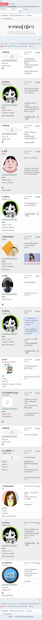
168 (30, 44)
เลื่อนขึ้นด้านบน (5, 604)
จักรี (5, 151)
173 (5, 46)
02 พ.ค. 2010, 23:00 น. (29, 487)
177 (18, 46)
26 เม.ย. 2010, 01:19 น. (28, 429)
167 (27, 44)
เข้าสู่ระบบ (24, 7)
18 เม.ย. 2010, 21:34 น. (28, 83)
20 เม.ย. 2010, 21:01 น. (28, 360)
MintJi (6, 52)
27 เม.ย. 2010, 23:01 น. (28, 452)
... (18, 44)
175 (12, 46)
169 (33, 44)
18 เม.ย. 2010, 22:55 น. (28, 197)
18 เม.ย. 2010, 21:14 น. (28, 53)
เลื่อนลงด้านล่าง (5, 44)
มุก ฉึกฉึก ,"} (9, 451)
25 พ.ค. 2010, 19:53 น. (29, 564)
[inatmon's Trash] (2, 593)
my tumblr (27, 581)
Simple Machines (27, 617)
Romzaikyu (9, 236)
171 (40, 44)
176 (15, 46)
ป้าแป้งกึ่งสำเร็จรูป (11, 393)
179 (25, 46)
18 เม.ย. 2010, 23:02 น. (28, 277)
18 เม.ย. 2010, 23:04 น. (28, 312)
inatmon (8, 563)
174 (9, 46)
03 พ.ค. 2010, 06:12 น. (29, 523)
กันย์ (5, 276)
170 (36, 44)
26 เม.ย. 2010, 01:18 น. (28, 394)
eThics (7, 82)
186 (30, 46)
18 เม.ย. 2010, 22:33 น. (28, 152)
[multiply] (2, 422)
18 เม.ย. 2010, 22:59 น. (28, 237)
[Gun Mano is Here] (2, 305)
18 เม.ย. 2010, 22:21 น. (28, 126)
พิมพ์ (40, 40)
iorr (5, 359)
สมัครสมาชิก (35, 7)
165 (20, 44)
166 (23, 44)
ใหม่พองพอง (9, 486)
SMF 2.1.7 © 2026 (15, 617)
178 (22, 46)
